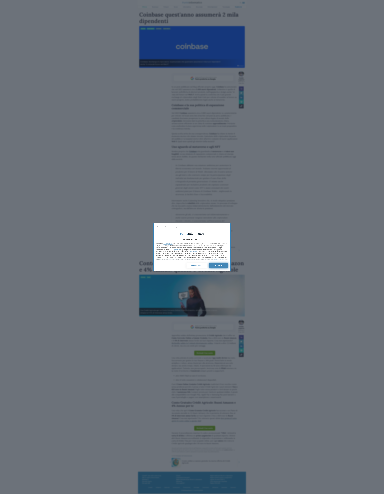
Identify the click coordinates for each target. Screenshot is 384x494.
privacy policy (218, 259)
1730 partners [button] (168, 244)
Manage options (196, 265)
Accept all (219, 265)
